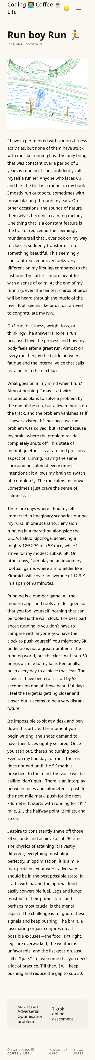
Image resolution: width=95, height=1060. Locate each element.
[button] (66, 8)
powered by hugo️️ (58, 1051)
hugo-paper (79, 1051)
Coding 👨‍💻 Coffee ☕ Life (34, 8)
